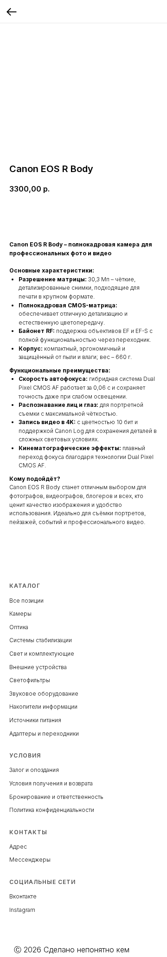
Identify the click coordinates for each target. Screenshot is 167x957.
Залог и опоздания (34, 769)
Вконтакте (23, 896)
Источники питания (35, 720)
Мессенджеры (30, 859)
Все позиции (26, 600)
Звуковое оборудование (43, 693)
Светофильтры (29, 680)
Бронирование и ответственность (56, 796)
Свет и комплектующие (41, 653)
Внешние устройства (38, 667)
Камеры (20, 613)
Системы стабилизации (40, 640)
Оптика (18, 627)
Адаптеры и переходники (44, 733)
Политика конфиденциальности (51, 809)
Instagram (22, 909)
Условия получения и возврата (51, 783)
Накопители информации (43, 706)
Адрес (18, 846)
